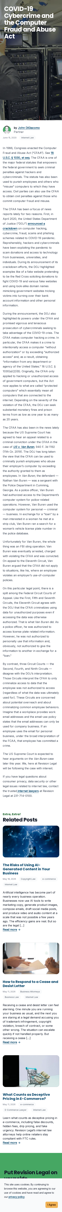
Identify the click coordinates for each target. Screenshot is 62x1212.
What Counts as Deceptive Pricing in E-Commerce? (26, 1096)
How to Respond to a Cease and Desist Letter (30, 983)
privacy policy (17, 1196)
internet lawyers (28, 791)
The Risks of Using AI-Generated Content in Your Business (26, 869)
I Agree (52, 1204)
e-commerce (49, 879)
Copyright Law (28, 879)
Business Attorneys (30, 991)
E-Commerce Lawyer (15, 1110)
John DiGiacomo (29, 127)
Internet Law (27, 137)
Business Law (12, 997)
